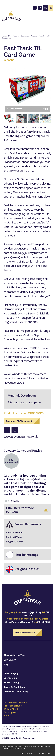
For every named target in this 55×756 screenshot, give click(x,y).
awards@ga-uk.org (31, 612)
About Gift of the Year (14, 655)
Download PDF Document (19, 421)
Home (4, 36)
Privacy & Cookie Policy (16, 691)
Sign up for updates (25, 632)
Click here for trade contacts (20, 509)
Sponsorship (10, 677)
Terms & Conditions (14, 687)
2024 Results (13, 36)
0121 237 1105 (43, 622)
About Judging (11, 673)
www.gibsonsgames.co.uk (21, 436)
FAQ (6, 664)
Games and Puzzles (29, 36)
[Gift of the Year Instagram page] (40, 8)
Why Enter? (10, 659)
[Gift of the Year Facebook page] (35, 8)
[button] (50, 19)
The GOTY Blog (11, 682)
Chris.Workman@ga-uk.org (18, 622)
